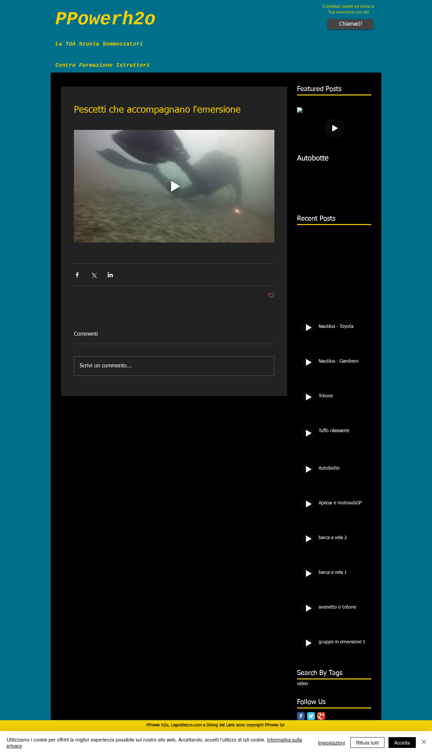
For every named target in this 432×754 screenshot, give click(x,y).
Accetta (402, 742)
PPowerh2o (105, 19)
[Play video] (174, 186)
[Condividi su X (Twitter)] (93, 275)
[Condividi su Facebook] (77, 275)
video (302, 683)
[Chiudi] (424, 742)
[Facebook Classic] (301, 716)
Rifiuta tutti (367, 742)
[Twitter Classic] (311, 716)
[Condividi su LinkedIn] (110, 275)
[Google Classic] (321, 716)
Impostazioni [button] (331, 742)
